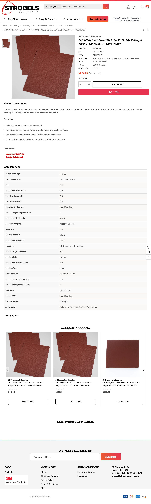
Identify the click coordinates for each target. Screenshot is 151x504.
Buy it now (114, 92)
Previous (7, 369)
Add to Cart (117, 84)
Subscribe (110, 457)
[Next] (147, 30)
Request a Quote (98, 19)
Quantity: (82, 78)
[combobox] (76, 6)
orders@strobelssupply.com (130, 18)
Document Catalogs (15, 154)
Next (144, 369)
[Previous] (144, 30)
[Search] (106, 6)
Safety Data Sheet (14, 157)
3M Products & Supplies (89, 36)
